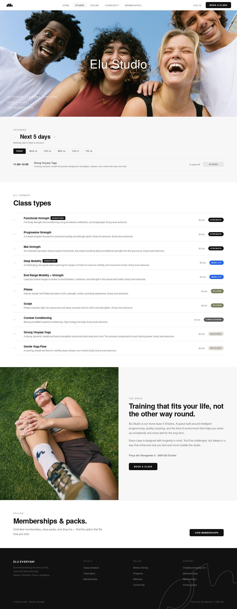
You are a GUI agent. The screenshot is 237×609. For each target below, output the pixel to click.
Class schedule (91, 567)
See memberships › (21, 107)
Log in (197, 5)
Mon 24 (33, 151)
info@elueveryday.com (194, 567)
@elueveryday (190, 573)
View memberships (206, 532)
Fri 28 (89, 151)
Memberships (133, 5)
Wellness (137, 579)
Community (112, 5)
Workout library (140, 567)
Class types (89, 573)
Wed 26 (62, 151)
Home (66, 5)
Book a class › (18, 102)
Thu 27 (75, 151)
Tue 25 (47, 151)
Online (94, 5)
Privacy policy (190, 584)
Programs (138, 573)
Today (19, 151)
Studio (79, 5)
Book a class (218, 5)
